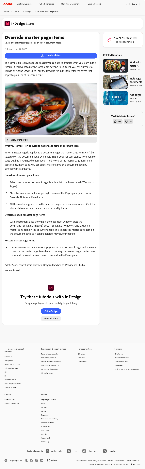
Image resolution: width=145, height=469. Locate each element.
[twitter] (36, 460)
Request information (12, 403)
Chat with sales (10, 400)
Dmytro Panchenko (53, 265)
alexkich (37, 265)
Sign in (134, 4)
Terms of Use (119, 460)
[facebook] (26, 460)
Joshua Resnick (13, 270)
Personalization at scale (49, 354)
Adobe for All (45, 438)
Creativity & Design (24, 4)
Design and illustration (12, 364)
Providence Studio (75, 265)
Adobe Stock (23, 71)
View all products (11, 387)
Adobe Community (121, 361)
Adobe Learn (119, 365)
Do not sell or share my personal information (105, 464)
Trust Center (45, 430)
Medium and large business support (127, 369)
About (43, 403)
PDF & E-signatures (46, 4)
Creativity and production (50, 365)
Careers (44, 407)
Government (82, 361)
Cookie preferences (132, 460)
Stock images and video (13, 383)
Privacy (110, 460)
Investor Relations (47, 423)
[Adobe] (8, 4)
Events (43, 411)
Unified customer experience (51, 361)
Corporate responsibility (49, 419)
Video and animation (12, 368)
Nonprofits (81, 358)
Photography (9, 360)
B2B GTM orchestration (49, 369)
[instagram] (31, 460)
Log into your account (48, 400)
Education (81, 354)
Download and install (122, 358)
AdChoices (136, 464)
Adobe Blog (45, 442)
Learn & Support (94, 4)
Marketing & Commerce (70, 4)
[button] (126, 4)
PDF (6, 372)
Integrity (44, 434)
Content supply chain (48, 358)
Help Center (119, 354)
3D (6, 376)
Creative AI (8, 357)
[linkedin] (41, 460)
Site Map (126, 464)
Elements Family (10, 380)
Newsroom (45, 415)
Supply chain (45, 426)
